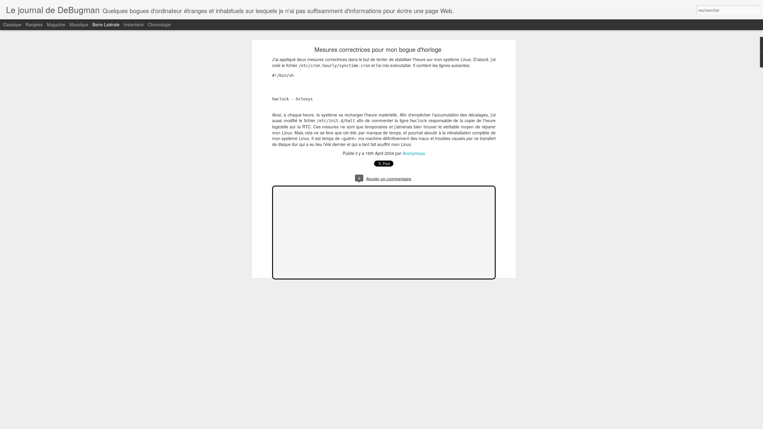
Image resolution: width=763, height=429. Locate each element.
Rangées (34, 24)
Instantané (134, 24)
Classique (12, 24)
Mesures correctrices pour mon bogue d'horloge (377, 49)
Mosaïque (78, 24)
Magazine (56, 24)
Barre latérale (106, 24)
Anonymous (414, 153)
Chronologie (159, 24)
